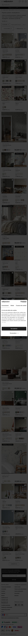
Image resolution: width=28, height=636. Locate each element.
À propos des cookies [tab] (21, 305)
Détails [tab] (12, 305)
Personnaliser (13, 333)
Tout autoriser (14, 328)
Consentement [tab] (5, 305)
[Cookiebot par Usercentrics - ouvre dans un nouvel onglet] (20, 302)
